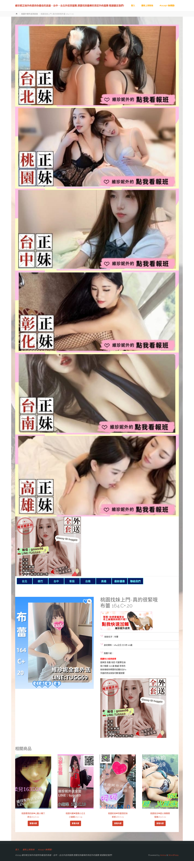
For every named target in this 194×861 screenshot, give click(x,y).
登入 (17, 849)
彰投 (72, 581)
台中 (56, 581)
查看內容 (33, 823)
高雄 (103, 581)
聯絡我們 (135, 581)
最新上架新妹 (28, 849)
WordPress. (173, 855)
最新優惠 (119, 581)
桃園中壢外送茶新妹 (29, 14)
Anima (163, 855)
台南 (88, 581)
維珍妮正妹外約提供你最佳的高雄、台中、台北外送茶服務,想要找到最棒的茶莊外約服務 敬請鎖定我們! (69, 5)
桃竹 (40, 581)
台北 (24, 581)
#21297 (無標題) (45, 849)
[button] (89, 601)
